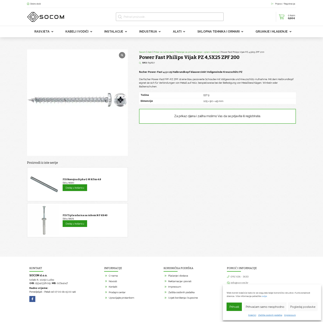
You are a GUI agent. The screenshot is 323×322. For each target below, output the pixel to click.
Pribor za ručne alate (164, 52)
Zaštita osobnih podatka (270, 315)
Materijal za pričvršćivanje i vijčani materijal (197, 52)
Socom (142, 52)
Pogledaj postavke (302, 307)
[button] (286, 17)
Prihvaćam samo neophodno (265, 307)
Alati (149, 52)
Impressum (290, 315)
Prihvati (234, 307)
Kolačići (252, 315)
